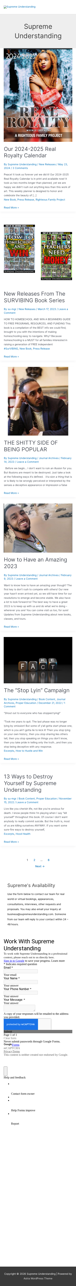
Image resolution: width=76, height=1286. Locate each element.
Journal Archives (49, 458)
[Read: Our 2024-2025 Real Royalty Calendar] (38, 94)
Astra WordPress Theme (38, 1278)
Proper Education (26, 702)
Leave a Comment (28, 461)
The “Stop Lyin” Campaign (37, 690)
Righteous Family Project (50, 199)
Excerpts (9, 750)
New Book (10, 199)
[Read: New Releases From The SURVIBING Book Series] (38, 252)
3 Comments (20, 168)
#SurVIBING (11, 348)
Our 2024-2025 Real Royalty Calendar (30, 152)
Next (40, 866)
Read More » (11, 207)
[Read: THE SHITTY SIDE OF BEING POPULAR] (38, 401)
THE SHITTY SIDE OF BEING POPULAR (31, 446)
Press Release (25, 199)
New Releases (47, 164)
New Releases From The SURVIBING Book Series (34, 297)
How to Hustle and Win (29, 750)
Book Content (47, 699)
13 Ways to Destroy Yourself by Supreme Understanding (30, 783)
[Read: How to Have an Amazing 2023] (38, 527)
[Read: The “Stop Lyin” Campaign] (38, 659)
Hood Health (23, 833)
